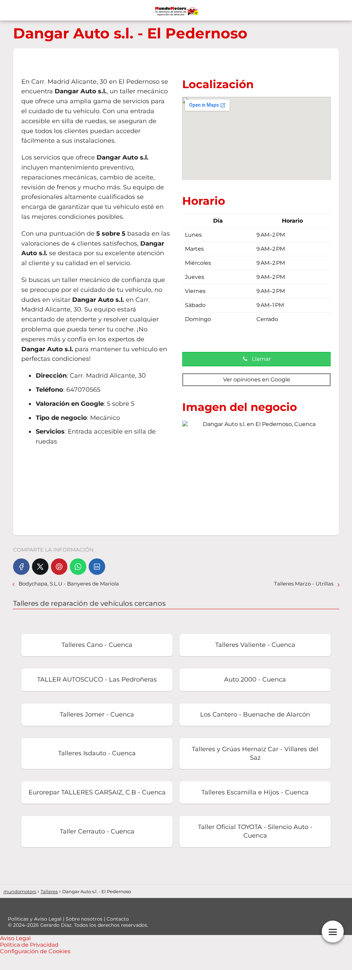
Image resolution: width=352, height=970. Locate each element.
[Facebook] (21, 566)
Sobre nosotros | (86, 919)
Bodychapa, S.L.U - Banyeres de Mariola (69, 583)
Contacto (118, 919)
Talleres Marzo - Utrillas (303, 583)
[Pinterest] (59, 566)
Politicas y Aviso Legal (35, 919)
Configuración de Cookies (35, 951)
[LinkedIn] (97, 566)
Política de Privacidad (29, 945)
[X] (40, 566)
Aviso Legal (15, 938)
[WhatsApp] (78, 566)
